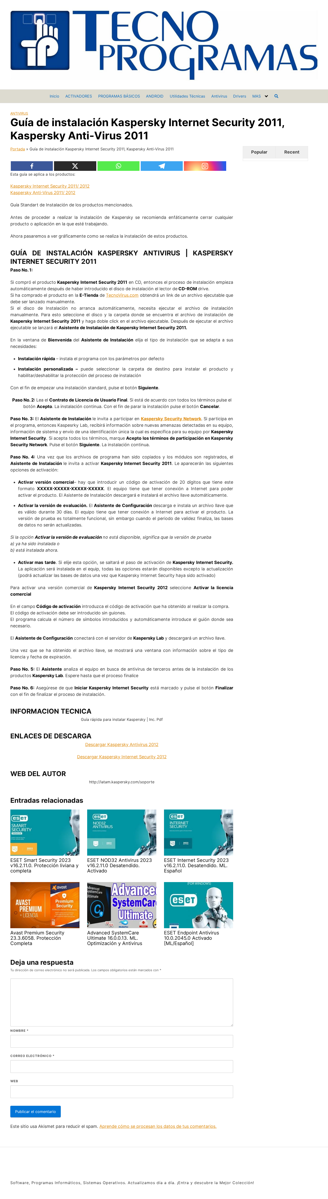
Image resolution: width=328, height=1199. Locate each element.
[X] (75, 166)
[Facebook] (32, 166)
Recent (291, 152)
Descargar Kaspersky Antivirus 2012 (121, 744)
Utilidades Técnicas (187, 96)
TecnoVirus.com (122, 295)
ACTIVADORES (78, 96)
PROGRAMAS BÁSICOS (119, 96)
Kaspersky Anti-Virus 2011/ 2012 (42, 192)
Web (14, 1081)
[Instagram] (205, 166)
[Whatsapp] (118, 166)
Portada (17, 149)
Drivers (239, 96)
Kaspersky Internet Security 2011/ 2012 (50, 186)
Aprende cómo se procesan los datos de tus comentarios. (158, 1126)
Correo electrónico (32, 1056)
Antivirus (219, 96)
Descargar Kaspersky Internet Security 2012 (122, 756)
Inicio (54, 96)
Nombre (19, 1030)
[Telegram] (162, 166)
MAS (256, 96)
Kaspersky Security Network (171, 418)
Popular (259, 152)
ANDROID (155, 96)
